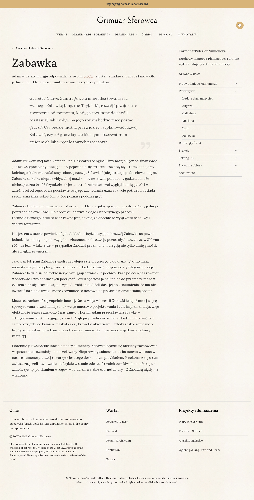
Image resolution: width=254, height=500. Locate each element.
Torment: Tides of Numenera (35, 48)
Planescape (125, 34)
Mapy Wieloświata (191, 421)
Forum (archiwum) (118, 440)
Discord (166, 34)
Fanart (110, 459)
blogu (88, 76)
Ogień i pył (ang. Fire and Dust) (199, 450)
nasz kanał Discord (136, 4)
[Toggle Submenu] (236, 83)
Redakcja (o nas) (117, 421)
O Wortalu (187, 34)
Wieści (61, 34)
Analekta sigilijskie (191, 440)
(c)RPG (147, 34)
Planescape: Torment (90, 34)
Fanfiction (113, 450)
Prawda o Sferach (190, 431)
